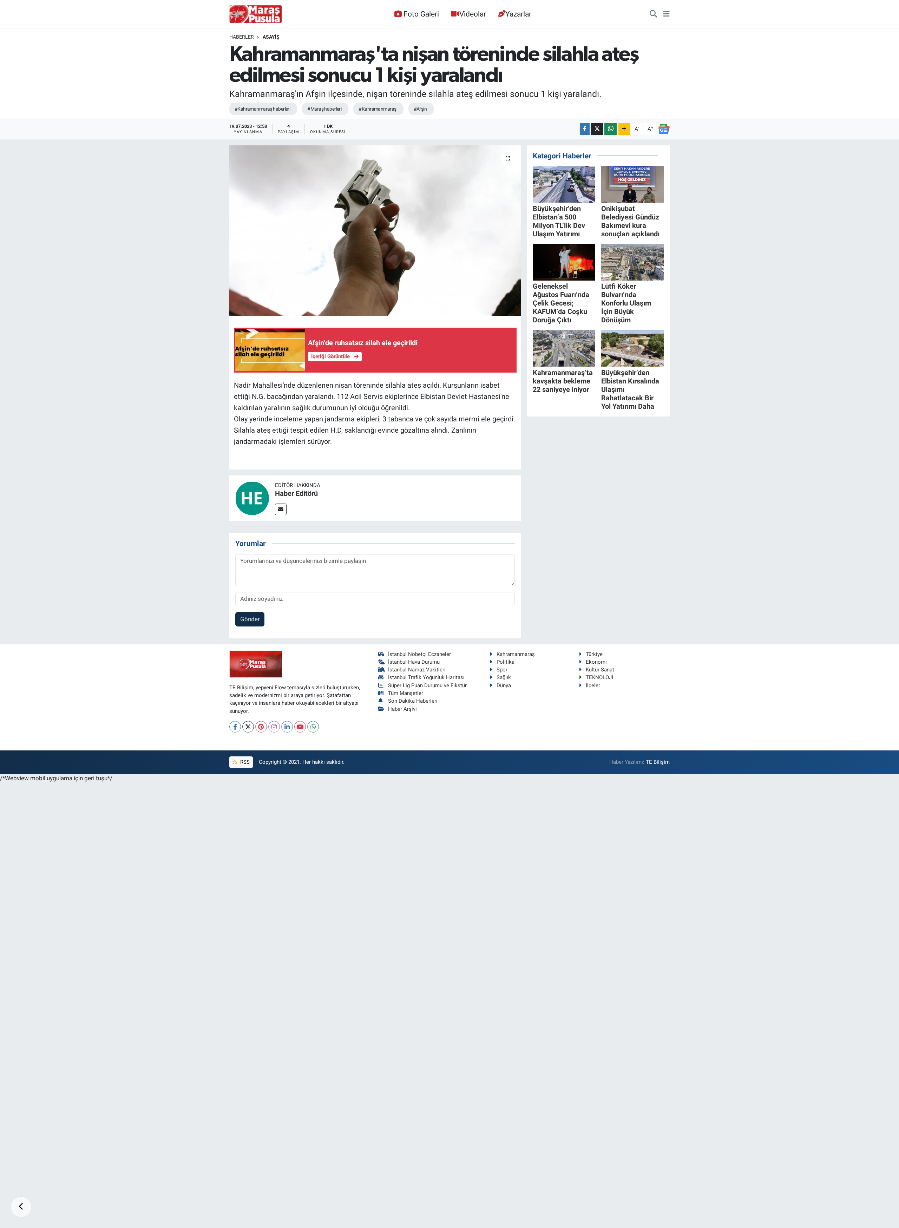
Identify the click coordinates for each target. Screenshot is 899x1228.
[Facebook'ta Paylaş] (585, 129)
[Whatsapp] (313, 727)
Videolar (472, 13)
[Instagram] (274, 727)
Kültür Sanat (600, 669)
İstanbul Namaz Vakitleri (417, 669)
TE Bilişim (658, 762)
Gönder (250, 619)
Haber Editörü (296, 493)
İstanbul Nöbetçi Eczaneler (419, 654)
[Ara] (653, 14)
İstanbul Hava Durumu (414, 662)
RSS (244, 762)
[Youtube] (300, 727)
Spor (502, 669)
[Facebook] (235, 727)
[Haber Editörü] (252, 497)
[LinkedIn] (287, 727)
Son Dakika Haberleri (413, 701)
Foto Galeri (421, 13)
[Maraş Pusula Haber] (255, 14)
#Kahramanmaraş (377, 109)
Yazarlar (518, 13)
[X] (248, 727)
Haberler (241, 37)
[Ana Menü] (666, 14)
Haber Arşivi (402, 709)
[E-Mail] (281, 509)
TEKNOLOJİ (599, 677)
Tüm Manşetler (405, 693)
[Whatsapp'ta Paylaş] (610, 129)
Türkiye (594, 654)
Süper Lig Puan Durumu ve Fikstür (427, 685)
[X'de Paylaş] (597, 129)
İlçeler (593, 685)
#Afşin (420, 109)
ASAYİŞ (271, 37)
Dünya (504, 685)
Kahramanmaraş (516, 654)
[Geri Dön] (21, 1206)
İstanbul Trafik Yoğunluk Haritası (426, 677)
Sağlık (504, 677)
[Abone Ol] (664, 129)
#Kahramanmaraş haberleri (262, 109)
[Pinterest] (261, 727)
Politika (505, 662)
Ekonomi (596, 662)
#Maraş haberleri (324, 109)
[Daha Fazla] (624, 129)
